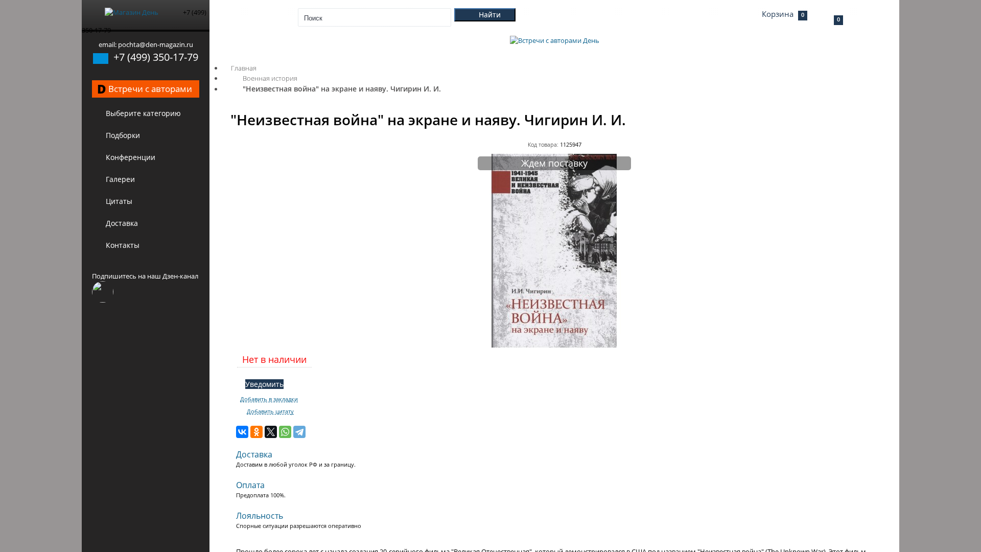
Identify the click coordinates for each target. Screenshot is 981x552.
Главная (243, 68)
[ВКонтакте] (242, 432)
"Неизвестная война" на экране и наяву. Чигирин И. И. (342, 89)
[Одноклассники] (256, 432)
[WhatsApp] (285, 432)
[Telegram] (299, 432)
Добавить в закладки (269, 399)
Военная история (270, 78)
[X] (271, 432)
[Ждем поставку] (554, 345)
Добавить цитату (270, 411)
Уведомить (264, 384)
